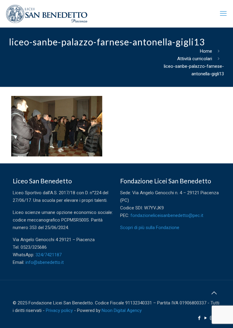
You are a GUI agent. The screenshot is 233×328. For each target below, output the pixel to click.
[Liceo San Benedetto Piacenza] (47, 13)
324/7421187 (48, 254)
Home (206, 51)
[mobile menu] (223, 13)
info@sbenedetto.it (44, 262)
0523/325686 (34, 247)
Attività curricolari (194, 58)
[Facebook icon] (199, 318)
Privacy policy (59, 310)
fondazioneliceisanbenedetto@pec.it (166, 215)
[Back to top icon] (214, 293)
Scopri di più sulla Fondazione (149, 227)
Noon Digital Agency (122, 310)
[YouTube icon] (205, 318)
